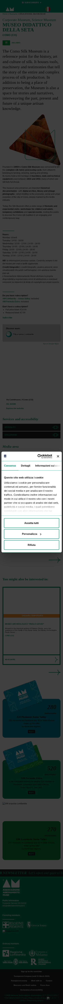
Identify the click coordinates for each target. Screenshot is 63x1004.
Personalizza (29, 533)
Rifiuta (31, 544)
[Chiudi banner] (58, 456)
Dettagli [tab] (25, 465)
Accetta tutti (31, 522)
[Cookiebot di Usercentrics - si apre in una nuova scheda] (39, 456)
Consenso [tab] (10, 465)
